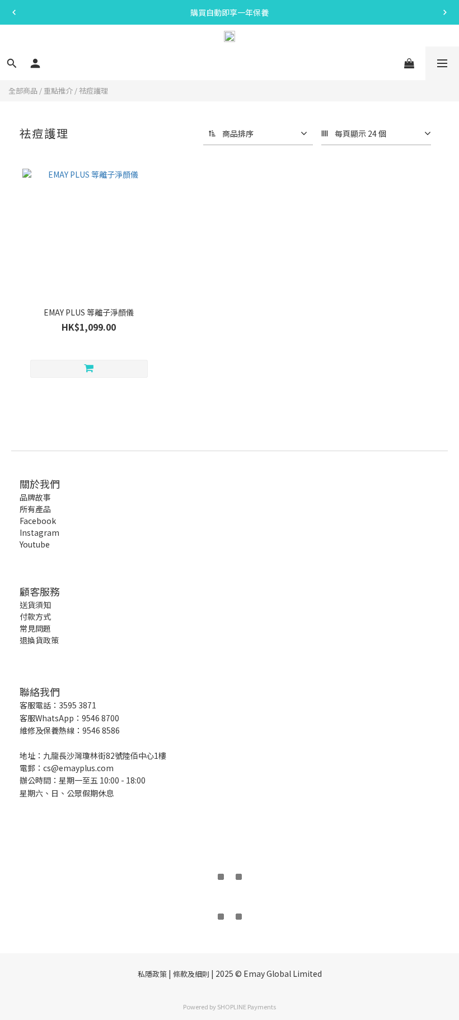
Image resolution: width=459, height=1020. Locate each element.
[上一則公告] (14, 12)
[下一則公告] (445, 12)
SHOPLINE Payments (246, 1006)
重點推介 (58, 90)
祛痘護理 (93, 90)
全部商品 (23, 90)
